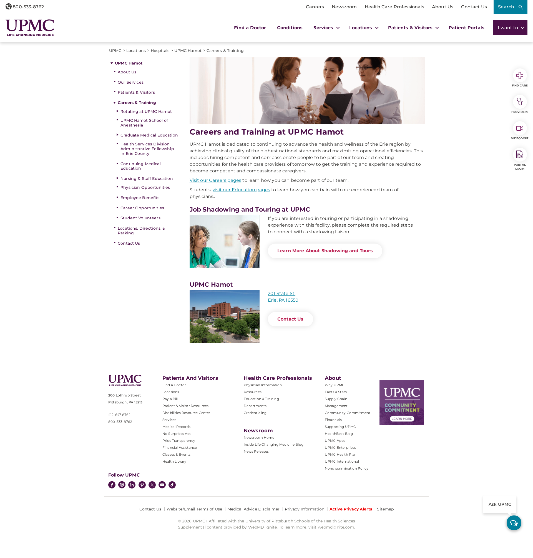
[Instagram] (121, 485)
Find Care (520, 85)
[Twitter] (152, 484)
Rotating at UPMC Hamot (146, 111)
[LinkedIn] (131, 485)
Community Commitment (347, 413)
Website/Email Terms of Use (194, 509)
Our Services (131, 82)
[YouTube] (162, 485)
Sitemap (385, 509)
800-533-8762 (28, 6)
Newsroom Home (259, 437)
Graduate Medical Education (149, 135)
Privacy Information (305, 509)
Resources (253, 392)
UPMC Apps (335, 440)
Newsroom (344, 6)
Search (506, 6)
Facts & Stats (336, 392)
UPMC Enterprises (340, 447)
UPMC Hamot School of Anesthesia (144, 123)
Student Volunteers (140, 217)
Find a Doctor (250, 27)
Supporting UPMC (340, 427)
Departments (255, 406)
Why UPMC (335, 385)
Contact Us (474, 6)
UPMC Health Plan (341, 454)
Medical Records (176, 427)
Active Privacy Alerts (351, 509)
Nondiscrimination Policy (346, 468)
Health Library (174, 461)
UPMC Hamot (128, 63)
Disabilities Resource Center (186, 413)
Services (169, 420)
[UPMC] (30, 27)
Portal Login (520, 166)
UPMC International (342, 461)
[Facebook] (111, 485)
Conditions (290, 27)
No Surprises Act (176, 433)
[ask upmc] (514, 522)
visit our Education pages (241, 189)
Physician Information (263, 385)
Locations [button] (361, 27)
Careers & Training (137, 102)
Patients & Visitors (136, 92)
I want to (508, 27)
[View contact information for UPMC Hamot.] (225, 316)
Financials (333, 420)
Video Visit (519, 138)
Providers (519, 112)
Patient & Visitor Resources (185, 406)
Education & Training (261, 399)
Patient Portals (466, 27)
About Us (442, 6)
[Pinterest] (142, 485)
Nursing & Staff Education (146, 178)
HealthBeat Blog (339, 433)
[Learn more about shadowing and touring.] (225, 241)
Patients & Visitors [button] (411, 27)
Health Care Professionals (394, 6)
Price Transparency (178, 440)
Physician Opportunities (145, 187)
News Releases (256, 451)
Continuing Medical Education (140, 166)
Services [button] (324, 27)
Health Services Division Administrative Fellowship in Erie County (147, 149)
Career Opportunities (142, 207)
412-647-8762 (119, 415)
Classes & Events (176, 454)
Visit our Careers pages (216, 180)
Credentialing (255, 413)
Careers (315, 6)
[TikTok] (172, 484)
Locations (170, 392)
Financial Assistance (179, 447)
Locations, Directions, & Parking (141, 230)
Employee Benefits (139, 197)
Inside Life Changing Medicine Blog (273, 444)
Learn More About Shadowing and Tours (325, 250)
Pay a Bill (170, 399)
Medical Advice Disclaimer (253, 509)
